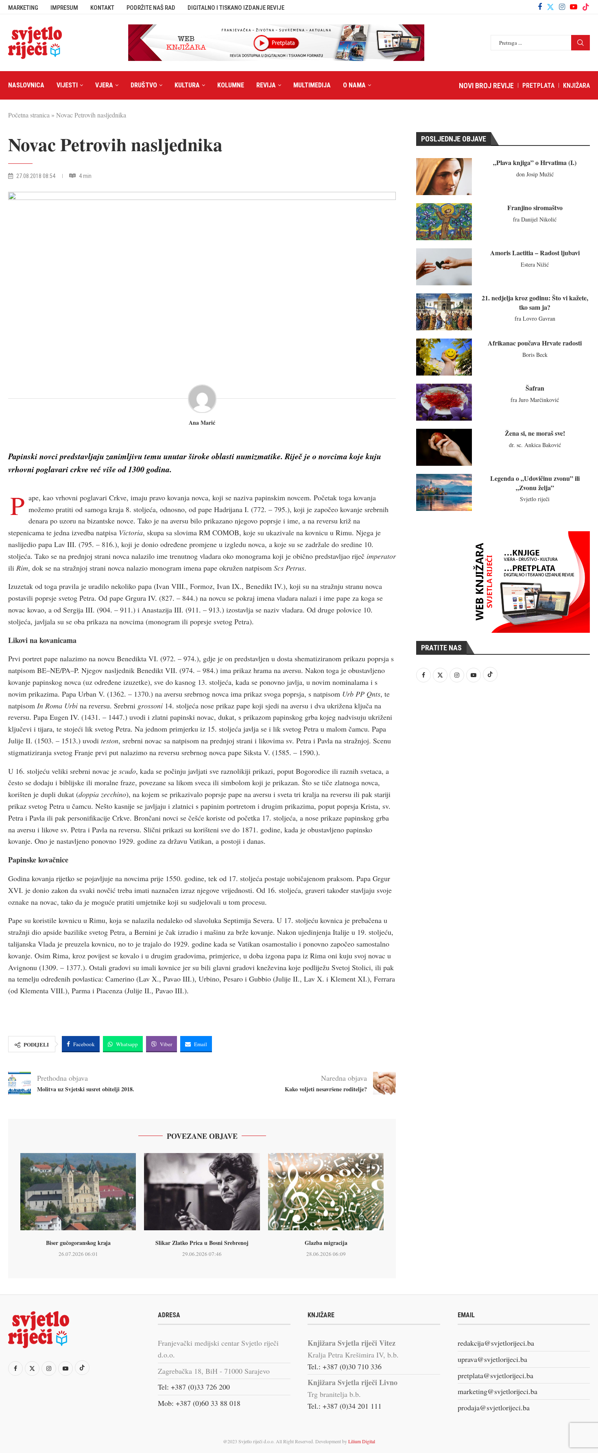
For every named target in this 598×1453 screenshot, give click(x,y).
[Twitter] (550, 7)
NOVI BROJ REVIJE (486, 85)
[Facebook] (539, 7)
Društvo (144, 85)
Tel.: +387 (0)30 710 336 (345, 1366)
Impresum (64, 7)
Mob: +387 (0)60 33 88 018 (199, 1403)
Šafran (535, 388)
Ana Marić (202, 423)
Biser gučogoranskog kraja (78, 1242)
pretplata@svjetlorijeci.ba (495, 1375)
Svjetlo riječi (535, 499)
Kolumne (230, 85)
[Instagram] (562, 7)
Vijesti (67, 85)
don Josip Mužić (535, 174)
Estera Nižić (535, 264)
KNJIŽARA (576, 85)
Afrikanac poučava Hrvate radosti (535, 343)
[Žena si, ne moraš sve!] (444, 447)
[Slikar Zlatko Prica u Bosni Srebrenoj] (202, 1191)
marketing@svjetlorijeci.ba (497, 1391)
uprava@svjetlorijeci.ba (492, 1359)
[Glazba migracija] (326, 1191)
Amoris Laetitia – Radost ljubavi (535, 252)
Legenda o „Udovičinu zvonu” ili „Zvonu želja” (535, 482)
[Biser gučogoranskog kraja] (78, 1191)
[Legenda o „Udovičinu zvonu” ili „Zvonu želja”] (444, 492)
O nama (354, 85)
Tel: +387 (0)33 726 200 (194, 1387)
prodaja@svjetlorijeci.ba (494, 1407)
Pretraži (580, 42)
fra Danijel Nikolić (535, 219)
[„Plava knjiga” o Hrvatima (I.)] (444, 176)
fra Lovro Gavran (535, 318)
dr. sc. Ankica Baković (535, 445)
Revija (266, 85)
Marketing (23, 7)
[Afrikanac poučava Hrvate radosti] (444, 357)
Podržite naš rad (151, 7)
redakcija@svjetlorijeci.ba (496, 1343)
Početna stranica (29, 115)
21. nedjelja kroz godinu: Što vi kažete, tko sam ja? (535, 302)
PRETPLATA (538, 85)
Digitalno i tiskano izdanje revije (236, 7)
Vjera (104, 85)
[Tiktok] (586, 7)
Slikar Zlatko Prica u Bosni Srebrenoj (202, 1242)
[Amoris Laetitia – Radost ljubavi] (444, 266)
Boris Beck (535, 354)
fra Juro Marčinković (535, 400)
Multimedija (312, 85)
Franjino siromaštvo (535, 207)
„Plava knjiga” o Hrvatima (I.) (534, 162)
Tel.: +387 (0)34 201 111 (345, 1406)
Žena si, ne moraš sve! (535, 433)
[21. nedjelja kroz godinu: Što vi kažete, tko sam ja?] (444, 311)
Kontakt (102, 7)
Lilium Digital (361, 1441)
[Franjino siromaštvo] (444, 221)
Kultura (187, 85)
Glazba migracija (326, 1242)
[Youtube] (574, 7)
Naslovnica (26, 85)
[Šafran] (444, 402)
